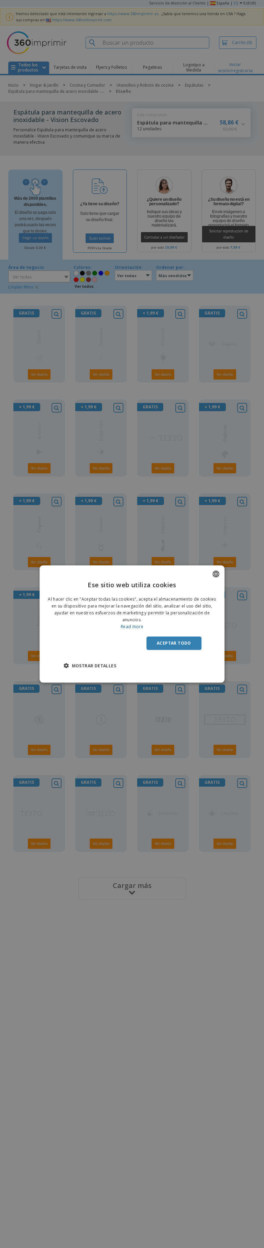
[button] (89, 665)
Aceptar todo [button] (174, 643)
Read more (132, 626)
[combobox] (215, 574)
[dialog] (132, 624)
